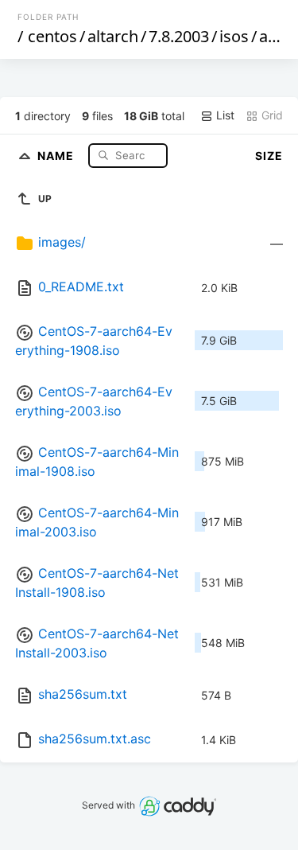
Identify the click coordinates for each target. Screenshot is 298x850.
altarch (112, 36)
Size (269, 155)
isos (234, 36)
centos (52, 36)
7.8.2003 (179, 36)
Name (57, 155)
